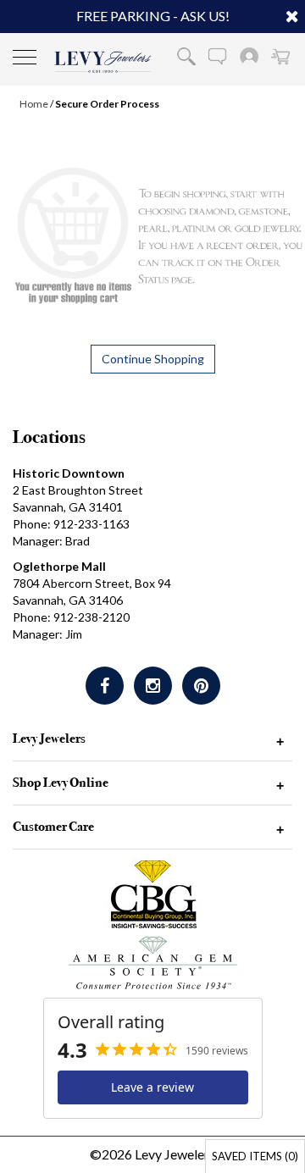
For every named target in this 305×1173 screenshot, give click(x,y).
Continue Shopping (153, 358)
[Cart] (280, 56)
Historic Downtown (69, 473)
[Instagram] (153, 686)
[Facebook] (105, 686)
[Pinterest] (201, 686)
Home (33, 103)
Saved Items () (255, 1156)
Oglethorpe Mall (59, 566)
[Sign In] (249, 56)
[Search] (186, 56)
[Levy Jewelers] (103, 62)
